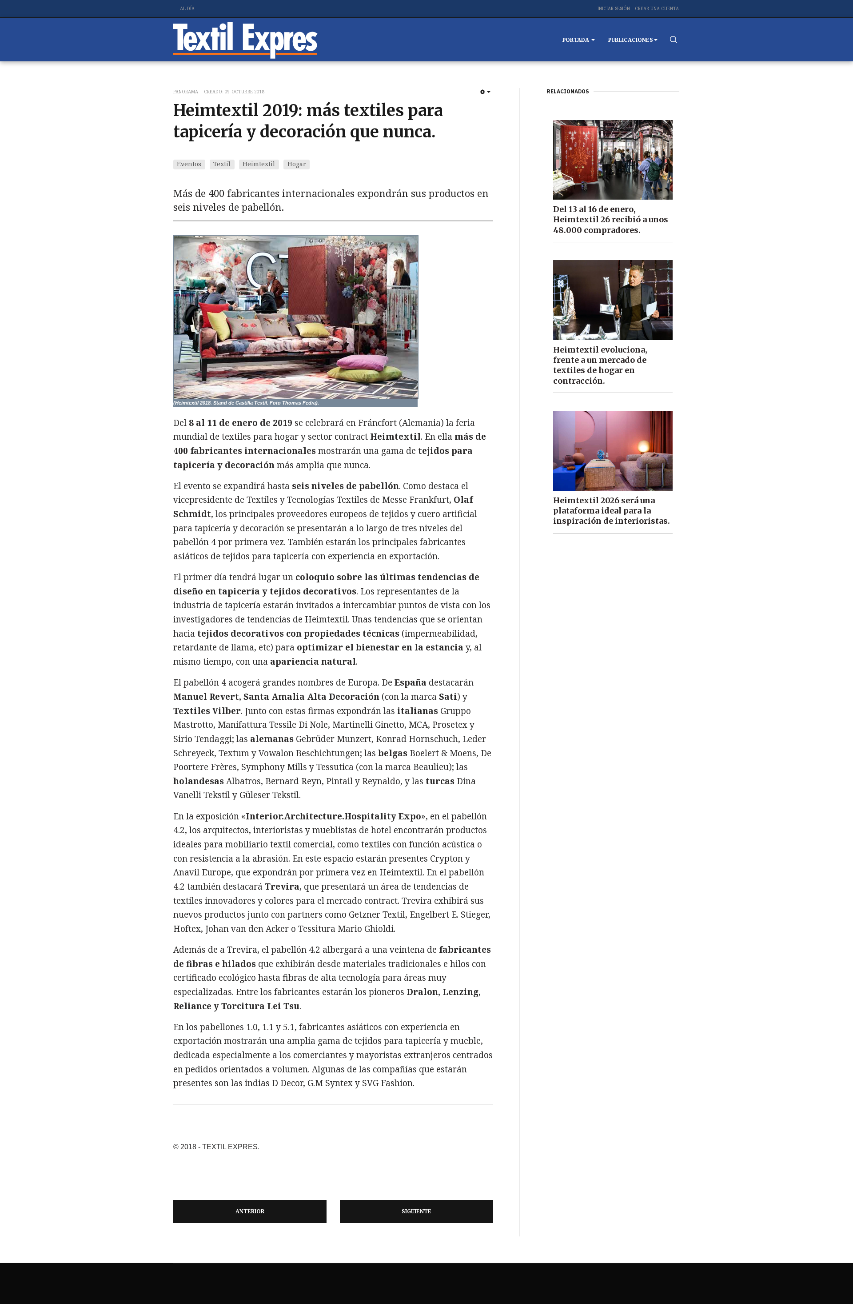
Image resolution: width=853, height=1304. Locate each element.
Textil (222, 164)
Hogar (296, 164)
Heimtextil (259, 164)
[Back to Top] (826, 1277)
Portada (576, 40)
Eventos (189, 164)
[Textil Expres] (245, 39)
